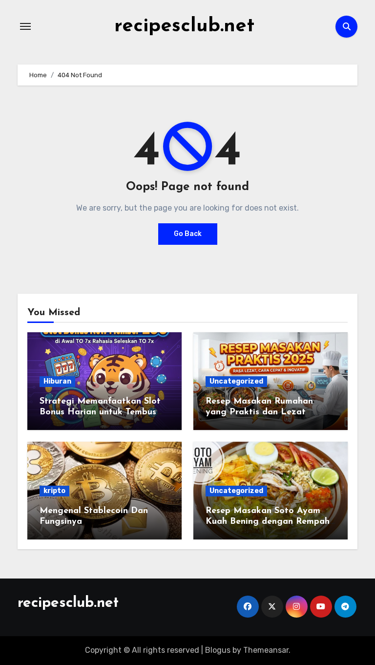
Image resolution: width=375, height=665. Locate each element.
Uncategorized (236, 381)
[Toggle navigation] (25, 26)
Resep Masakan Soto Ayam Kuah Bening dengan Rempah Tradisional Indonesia (268, 521)
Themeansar (266, 650)
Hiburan (57, 381)
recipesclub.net (184, 26)
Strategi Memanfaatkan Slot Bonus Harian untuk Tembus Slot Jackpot (100, 412)
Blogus (217, 650)
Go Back (188, 234)
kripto (54, 491)
